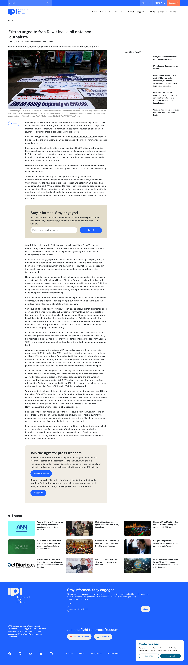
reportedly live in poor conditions (63, 426)
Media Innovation (157, 12)
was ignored (80, 386)
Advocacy (117, 12)
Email (71, 604)
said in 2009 (57, 380)
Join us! (91, 230)
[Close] (182, 641)
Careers (69, 654)
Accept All (170, 656)
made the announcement (83, 136)
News (94, 12)
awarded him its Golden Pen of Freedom (67, 394)
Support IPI (173, 3)
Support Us (103, 637)
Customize (149, 656)
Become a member (41, 473)
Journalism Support (136, 12)
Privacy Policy (96, 654)
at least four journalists (67, 435)
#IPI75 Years (160, 3)
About (144, 3)
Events (173, 12)
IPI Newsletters (113, 654)
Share (15, 124)
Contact (81, 654)
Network (103, 12)
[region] (160, 650)
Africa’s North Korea (47, 266)
